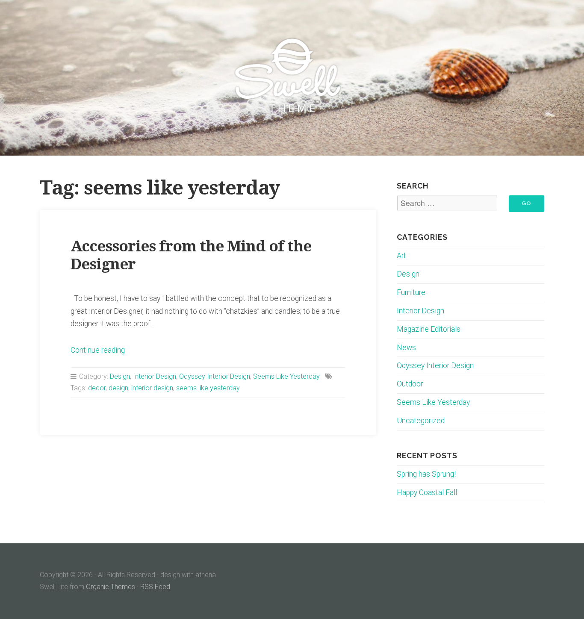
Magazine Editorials (428, 329)
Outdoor (410, 384)
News (406, 347)
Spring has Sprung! (426, 474)
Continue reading (98, 350)
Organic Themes (110, 587)
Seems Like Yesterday (286, 376)
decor (97, 388)
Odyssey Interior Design (214, 376)
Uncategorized (421, 420)
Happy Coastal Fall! (428, 492)
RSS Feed (155, 587)
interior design (152, 388)
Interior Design (154, 376)
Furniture (411, 292)
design (118, 388)
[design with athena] (292, 78)
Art (401, 255)
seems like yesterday (208, 388)
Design (120, 376)
